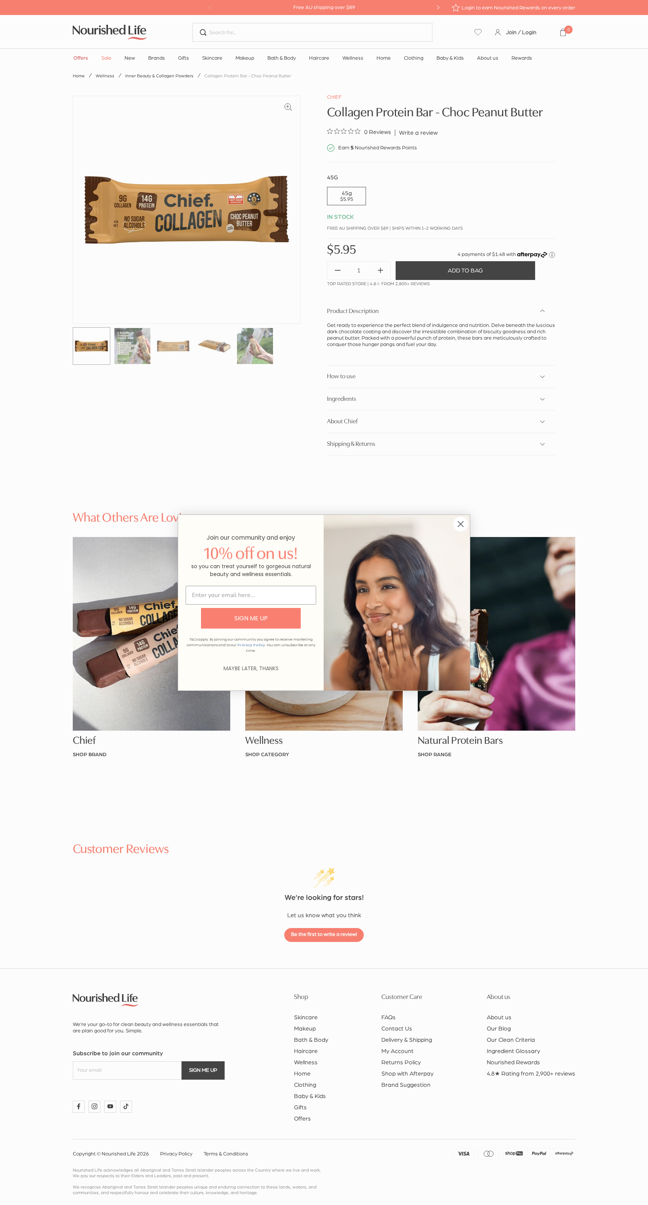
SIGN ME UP (251, 618)
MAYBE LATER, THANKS (251, 668)
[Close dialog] (460, 524)
